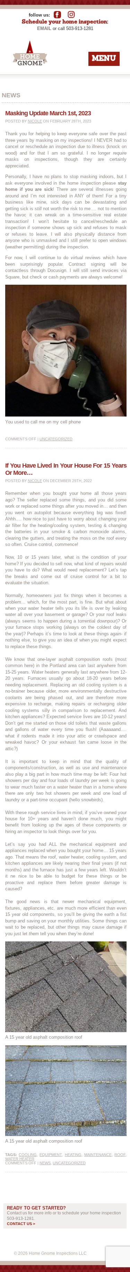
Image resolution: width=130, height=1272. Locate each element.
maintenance (98, 1155)
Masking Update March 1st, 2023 (48, 113)
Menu (104, 58)
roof (119, 1155)
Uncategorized (56, 439)
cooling (28, 1155)
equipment (51, 1155)
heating (73, 1155)
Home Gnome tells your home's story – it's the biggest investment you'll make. (49, 74)
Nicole (35, 121)
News (45, 1163)
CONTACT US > (21, 1224)
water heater (19, 1159)
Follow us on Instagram (72, 14)
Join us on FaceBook (59, 14)
